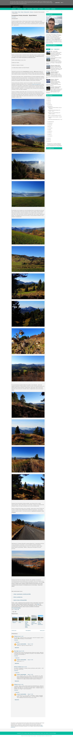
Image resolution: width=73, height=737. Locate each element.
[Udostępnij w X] (14, 611)
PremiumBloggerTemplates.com (41, 735)
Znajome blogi (53, 8)
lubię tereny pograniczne (36, 84)
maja (49, 129)
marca (49, 132)
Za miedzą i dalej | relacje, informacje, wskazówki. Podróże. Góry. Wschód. (36, 733)
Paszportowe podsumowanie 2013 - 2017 (55, 119)
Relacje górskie (30, 8)
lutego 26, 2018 (24, 666)
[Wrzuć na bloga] (13, 611)
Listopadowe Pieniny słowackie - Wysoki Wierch (24, 15)
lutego (49, 134)
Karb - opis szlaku (54, 51)
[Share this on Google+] (17, 609)
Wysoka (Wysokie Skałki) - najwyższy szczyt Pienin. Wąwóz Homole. (27, 624)
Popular (48, 49)
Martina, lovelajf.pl (17, 666)
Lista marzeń (41, 8)
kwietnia (49, 131)
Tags (52, 49)
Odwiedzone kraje (47, 8)
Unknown (16, 636)
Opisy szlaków (36, 8)
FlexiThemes (26, 735)
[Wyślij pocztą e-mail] (12, 611)
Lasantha (34, 735)
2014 (48, 141)
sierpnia (49, 124)
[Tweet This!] (15, 609)
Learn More (57, 2)
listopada (50, 106)
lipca (49, 126)
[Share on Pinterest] (18, 609)
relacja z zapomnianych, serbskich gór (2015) (22, 594)
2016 (48, 138)
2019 (48, 100)
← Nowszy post (13, 630)
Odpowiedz (16, 640)
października (50, 121)
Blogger (60, 145)
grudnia (49, 104)
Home (13, 12)
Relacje (22, 12)
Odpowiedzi (17, 642)
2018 (48, 102)
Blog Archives (57, 49)
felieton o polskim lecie (18, 597)
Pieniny (16, 12)
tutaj (38, 604)
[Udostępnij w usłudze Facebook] (15, 611)
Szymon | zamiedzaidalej (21, 659)
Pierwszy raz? (14, 8)
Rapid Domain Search (49, 735)
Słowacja (31, 12)
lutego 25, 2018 (20, 636)
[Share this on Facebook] (14, 609)
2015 (48, 139)
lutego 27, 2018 (30, 659)
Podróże (25, 8)
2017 (48, 103)
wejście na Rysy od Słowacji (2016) (20, 600)
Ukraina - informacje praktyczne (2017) (54, 115)
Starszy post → (42, 630)
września (49, 123)
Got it (62, 2)
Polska (19, 12)
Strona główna (19, 8)
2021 (48, 97)
